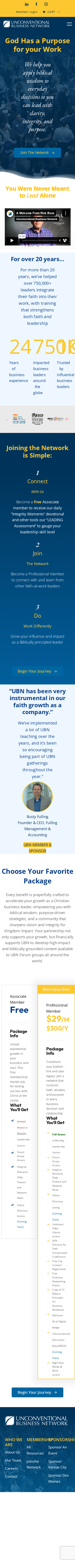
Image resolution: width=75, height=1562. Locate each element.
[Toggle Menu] (69, 24)
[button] (37, 671)
